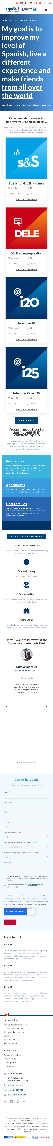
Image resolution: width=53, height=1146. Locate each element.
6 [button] (26, 762)
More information (26, 200)
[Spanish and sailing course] (26, 158)
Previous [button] (6, 706)
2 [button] (19, 762)
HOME (4, 20)
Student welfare (10, 1043)
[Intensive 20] (26, 298)
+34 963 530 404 (15, 1085)
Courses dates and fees (14, 1028)
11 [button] (35, 762)
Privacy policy (10, 1058)
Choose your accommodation (26, 536)
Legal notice (9, 1066)
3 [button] (21, 762)
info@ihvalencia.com (17, 1094)
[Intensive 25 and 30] (26, 368)
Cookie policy (10, 1062)
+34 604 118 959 (15, 1090)
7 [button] (28, 762)
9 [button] (31, 762)
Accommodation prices (14, 1032)
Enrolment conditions (13, 1055)
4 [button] (23, 762)
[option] (26, 671)
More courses (26, 420)
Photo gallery (9, 1039)
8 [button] (29, 762)
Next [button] (46, 706)
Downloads (8, 1036)
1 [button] (17, 762)
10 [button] (33, 762)
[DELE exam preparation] (26, 228)
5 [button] (24, 762)
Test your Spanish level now (15, 1024)
